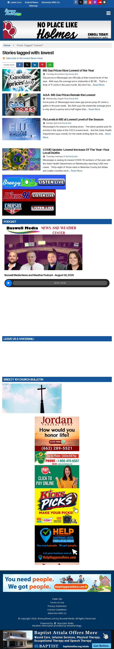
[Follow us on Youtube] (90, 2)
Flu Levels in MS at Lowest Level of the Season (73, 119)
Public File (57, 598)
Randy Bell (73, 74)
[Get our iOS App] (104, 2)
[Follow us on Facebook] (76, 2)
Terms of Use (57, 602)
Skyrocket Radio (65, 623)
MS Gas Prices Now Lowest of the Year (68, 70)
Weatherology (74, 625)
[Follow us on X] (80, 2)
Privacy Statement (57, 605)
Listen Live (15, 2)
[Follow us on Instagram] (85, 2)
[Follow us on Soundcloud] (99, 2)
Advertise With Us (51, 2)
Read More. (99, 84)
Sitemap (33, 5)
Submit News (31, 2)
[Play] (8, 283)
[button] (108, 13)
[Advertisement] (57, 29)
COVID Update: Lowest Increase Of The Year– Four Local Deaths (76, 151)
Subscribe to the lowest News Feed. (24, 58)
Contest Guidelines (57, 609)
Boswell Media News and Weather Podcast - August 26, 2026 (39, 275)
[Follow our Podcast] (95, 2)
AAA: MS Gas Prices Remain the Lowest (69, 95)
